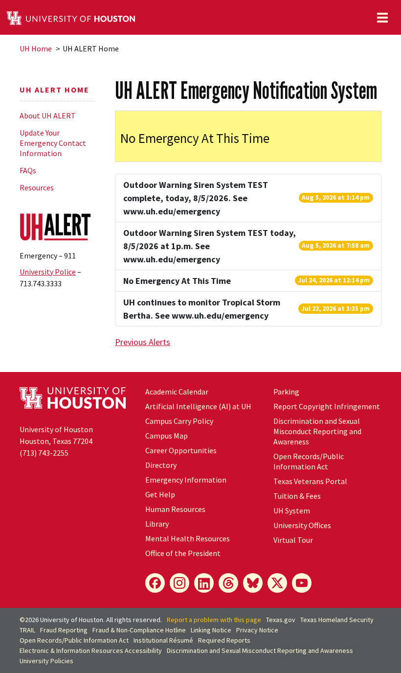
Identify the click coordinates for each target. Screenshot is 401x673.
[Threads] (228, 583)
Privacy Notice (257, 630)
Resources (37, 187)
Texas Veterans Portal (310, 481)
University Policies (46, 660)
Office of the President (183, 553)
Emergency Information (185, 480)
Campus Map (166, 436)
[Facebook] (155, 583)
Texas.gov (280, 619)
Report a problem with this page (214, 619)
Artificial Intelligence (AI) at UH (198, 406)
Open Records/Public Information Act (308, 461)
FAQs (28, 170)
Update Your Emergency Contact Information (53, 143)
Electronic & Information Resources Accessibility (91, 650)
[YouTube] (302, 583)
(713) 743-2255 (44, 453)
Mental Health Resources (187, 538)
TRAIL (27, 630)
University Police (48, 272)
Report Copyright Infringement (326, 406)
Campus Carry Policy (179, 421)
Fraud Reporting (64, 630)
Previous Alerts (142, 342)
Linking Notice (211, 630)
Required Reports (224, 640)
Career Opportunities (181, 450)
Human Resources (175, 509)
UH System (291, 510)
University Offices (302, 525)
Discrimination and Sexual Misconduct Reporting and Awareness (317, 431)
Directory (161, 465)
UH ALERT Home (54, 89)
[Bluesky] (253, 583)
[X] (277, 583)
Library (157, 524)
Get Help (160, 494)
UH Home (36, 48)
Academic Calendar (176, 391)
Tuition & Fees (297, 496)
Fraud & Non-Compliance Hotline (139, 630)
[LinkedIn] (204, 583)
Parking (286, 391)
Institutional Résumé (163, 640)
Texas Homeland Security (337, 619)
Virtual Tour (293, 540)
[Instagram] (179, 583)
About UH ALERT (48, 115)
